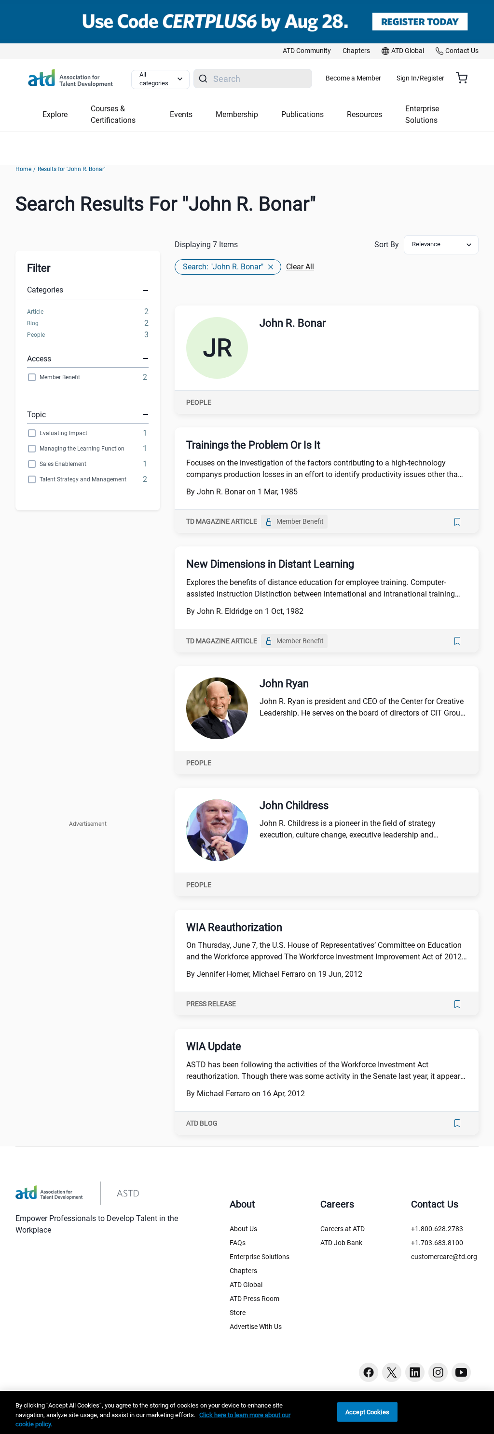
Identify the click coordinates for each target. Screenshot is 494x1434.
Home (23, 169)
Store (238, 1312)
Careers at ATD (342, 1229)
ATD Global (246, 1284)
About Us (243, 1229)
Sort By (386, 244)
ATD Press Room (254, 1298)
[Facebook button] (368, 1372)
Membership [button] (237, 114)
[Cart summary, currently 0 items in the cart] (465, 78)
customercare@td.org (444, 1257)
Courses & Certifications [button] (113, 114)
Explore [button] (55, 114)
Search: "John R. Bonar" (223, 266)
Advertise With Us (256, 1326)
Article (35, 311)
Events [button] (181, 114)
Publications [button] (302, 114)
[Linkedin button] (415, 1372)
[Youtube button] (461, 1372)
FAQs (238, 1243)
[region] (247, 1412)
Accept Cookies (367, 1411)
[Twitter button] (391, 1372)
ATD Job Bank (341, 1243)
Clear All (300, 266)
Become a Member (353, 78)
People (36, 335)
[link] (307, 51)
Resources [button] (364, 114)
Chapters (243, 1271)
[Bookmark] (457, 522)
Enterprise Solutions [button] (422, 114)
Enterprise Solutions (259, 1257)
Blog (33, 323)
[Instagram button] (438, 1372)
